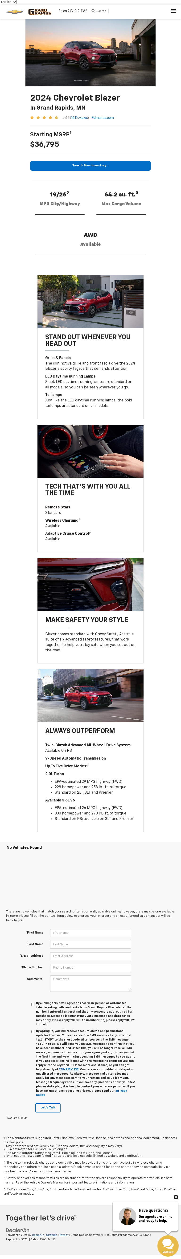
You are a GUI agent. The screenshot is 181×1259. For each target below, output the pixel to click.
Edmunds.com (103, 118)
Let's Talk (48, 1107)
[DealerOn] (18, 1230)
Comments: (35, 979)
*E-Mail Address (31, 956)
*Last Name (35, 944)
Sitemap (51, 1235)
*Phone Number (32, 967)
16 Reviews (79, 118)
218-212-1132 (69, 1069)
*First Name (34, 932)
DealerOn (38, 1235)
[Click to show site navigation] (173, 11)
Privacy (64, 1235)
